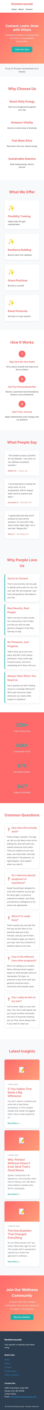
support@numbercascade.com (23, 1396)
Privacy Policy (11, 1371)
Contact (28, 9)
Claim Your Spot (22, 49)
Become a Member (22, 1317)
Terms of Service (12, 1375)
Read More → (14, 1123)
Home (14, 9)
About (21, 9)
